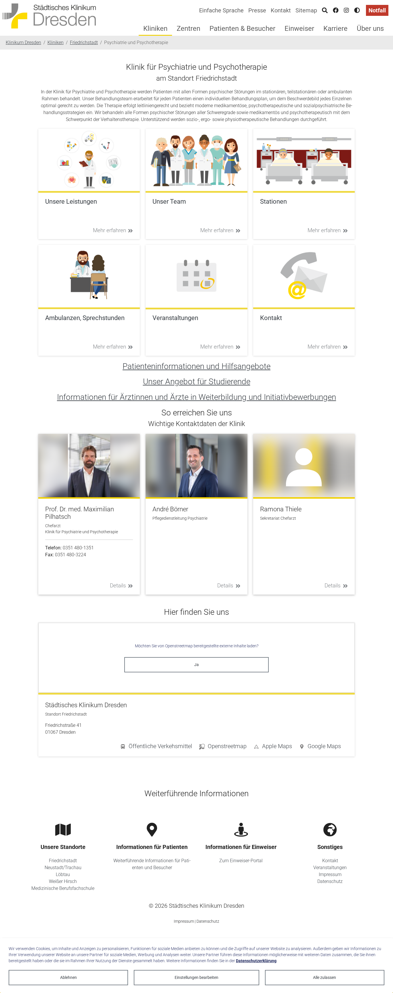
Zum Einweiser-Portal (241, 860)
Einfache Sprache (221, 10)
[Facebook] (335, 10)
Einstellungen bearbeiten (196, 977)
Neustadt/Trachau (63, 867)
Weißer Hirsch (63, 881)
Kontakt (281, 10)
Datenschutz (330, 881)
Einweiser (299, 28)
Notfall (377, 10)
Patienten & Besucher (242, 28)
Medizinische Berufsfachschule (62, 888)
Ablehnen (68, 977)
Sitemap (306, 10)
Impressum (330, 874)
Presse (257, 10)
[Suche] (324, 10)
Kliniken (155, 28)
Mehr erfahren (109, 230)
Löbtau (63, 874)
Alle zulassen (324, 977)
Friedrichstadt (63, 860)
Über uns (370, 28)
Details (118, 585)
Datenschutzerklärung (256, 960)
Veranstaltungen (330, 867)
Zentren (188, 28)
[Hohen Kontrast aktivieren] (357, 10)
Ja (196, 664)
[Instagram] (346, 10)
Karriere (335, 28)
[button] (320, 747)
